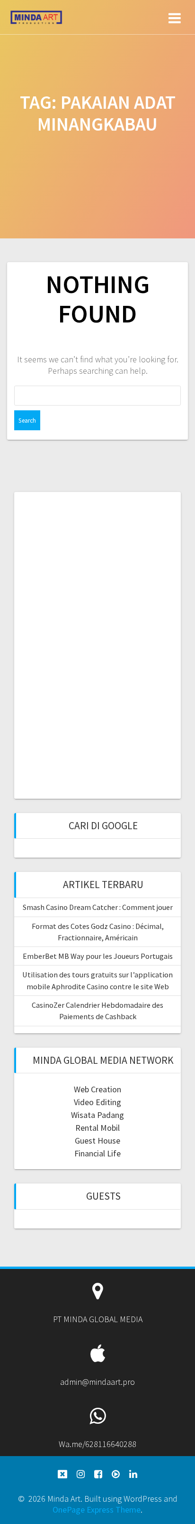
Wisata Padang (97, 1114)
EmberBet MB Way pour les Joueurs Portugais (98, 956)
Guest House (97, 1140)
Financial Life (97, 1153)
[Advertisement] (97, 644)
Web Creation (97, 1089)
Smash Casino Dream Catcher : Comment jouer (98, 907)
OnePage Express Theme (97, 1509)
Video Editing (97, 1102)
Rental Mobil (97, 1127)
